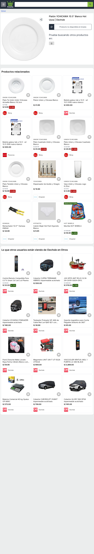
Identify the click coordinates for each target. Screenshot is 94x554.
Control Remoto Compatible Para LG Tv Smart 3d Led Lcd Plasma (16, 279)
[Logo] (10, 4)
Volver (3, 11)
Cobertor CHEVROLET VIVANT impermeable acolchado (45, 400)
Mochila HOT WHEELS (73, 226)
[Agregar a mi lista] (28, 95)
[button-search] (90, 4)
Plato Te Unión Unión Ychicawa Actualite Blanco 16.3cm (15, 101)
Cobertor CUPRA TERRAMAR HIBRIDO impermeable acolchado (46, 279)
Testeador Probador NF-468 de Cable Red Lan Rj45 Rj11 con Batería (46, 322)
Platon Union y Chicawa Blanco (45, 100)
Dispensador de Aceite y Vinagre (46, 184)
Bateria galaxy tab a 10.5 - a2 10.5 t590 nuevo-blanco (76, 101)
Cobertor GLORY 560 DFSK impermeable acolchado (75, 400)
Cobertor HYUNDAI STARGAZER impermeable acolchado (15, 321)
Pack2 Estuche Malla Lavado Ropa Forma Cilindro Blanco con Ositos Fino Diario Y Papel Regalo (16, 362)
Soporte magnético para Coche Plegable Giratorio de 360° (76, 321)
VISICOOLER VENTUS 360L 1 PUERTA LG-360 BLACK (76, 361)
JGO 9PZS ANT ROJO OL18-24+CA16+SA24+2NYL (75, 279)
